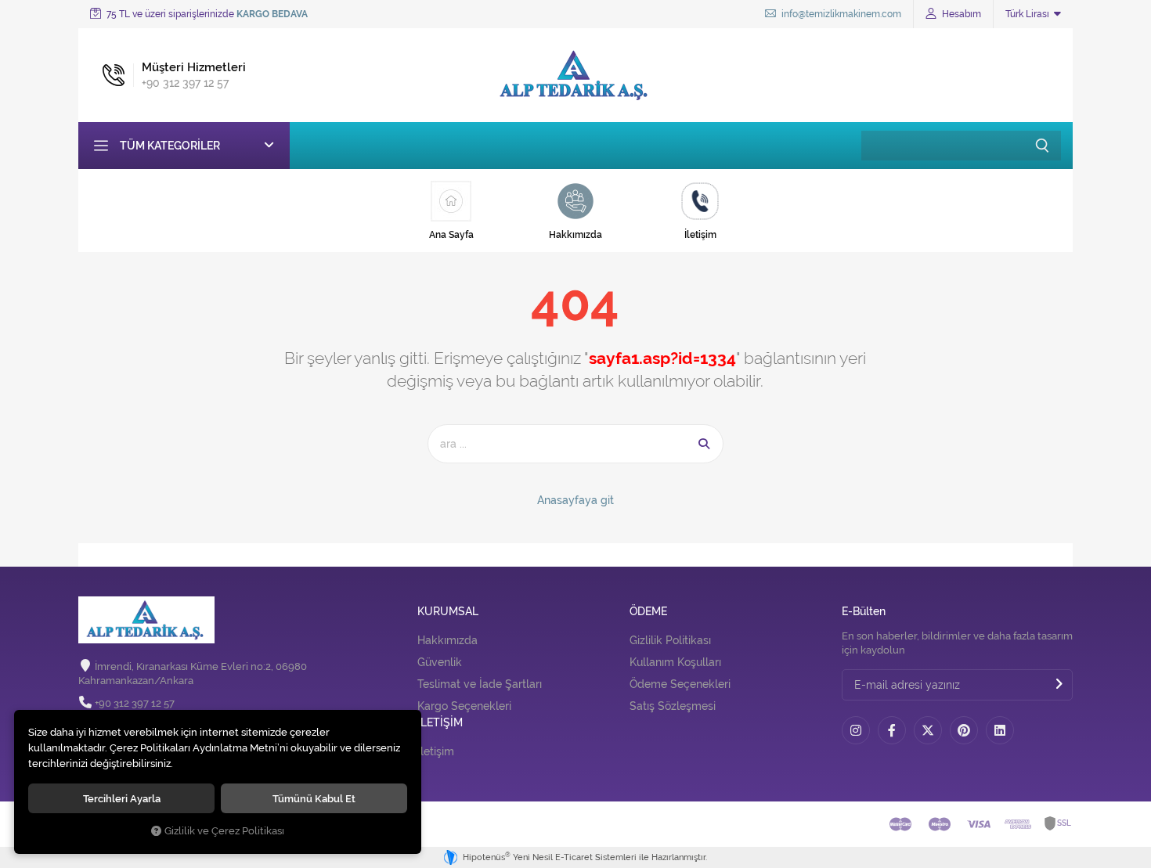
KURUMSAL (447, 612)
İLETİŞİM (440, 723)
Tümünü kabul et (313, 798)
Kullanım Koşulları (675, 662)
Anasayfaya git (575, 500)
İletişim (435, 751)
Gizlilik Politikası (670, 640)
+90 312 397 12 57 (135, 703)
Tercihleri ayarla (122, 798)
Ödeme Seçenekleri (680, 684)
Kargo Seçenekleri (464, 706)
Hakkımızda (447, 640)
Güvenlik (439, 662)
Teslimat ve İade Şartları (479, 684)
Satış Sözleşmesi (673, 706)
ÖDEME (648, 612)
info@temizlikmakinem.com (840, 14)
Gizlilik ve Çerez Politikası (224, 831)
